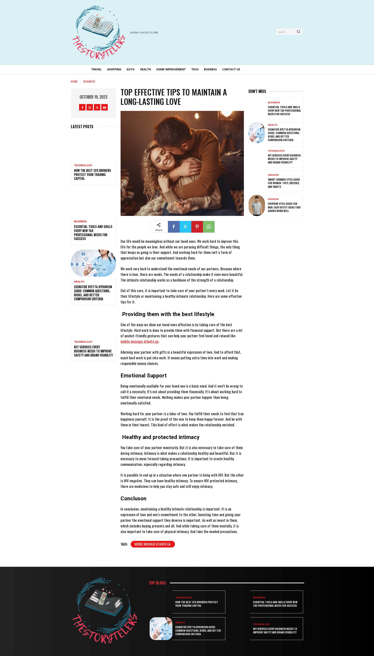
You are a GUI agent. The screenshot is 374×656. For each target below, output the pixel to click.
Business (89, 81)
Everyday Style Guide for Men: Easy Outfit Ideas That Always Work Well (284, 207)
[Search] (298, 32)
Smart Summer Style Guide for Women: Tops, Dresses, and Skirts (284, 182)
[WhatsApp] (209, 227)
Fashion (273, 175)
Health (79, 282)
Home (74, 81)
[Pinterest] (197, 227)
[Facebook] (82, 107)
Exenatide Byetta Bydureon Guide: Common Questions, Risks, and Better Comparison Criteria (93, 292)
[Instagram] (89, 107)
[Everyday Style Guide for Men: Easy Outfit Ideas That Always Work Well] (257, 205)
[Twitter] (97, 107)
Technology (83, 165)
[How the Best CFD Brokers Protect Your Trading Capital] (93, 146)
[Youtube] (104, 107)
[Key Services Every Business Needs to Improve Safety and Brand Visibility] (93, 323)
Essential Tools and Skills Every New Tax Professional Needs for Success (93, 232)
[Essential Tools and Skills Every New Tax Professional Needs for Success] (93, 202)
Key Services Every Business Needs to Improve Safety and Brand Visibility (93, 351)
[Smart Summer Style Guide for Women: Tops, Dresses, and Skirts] (257, 181)
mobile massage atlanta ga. (153, 544)
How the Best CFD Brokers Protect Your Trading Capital (92, 174)
